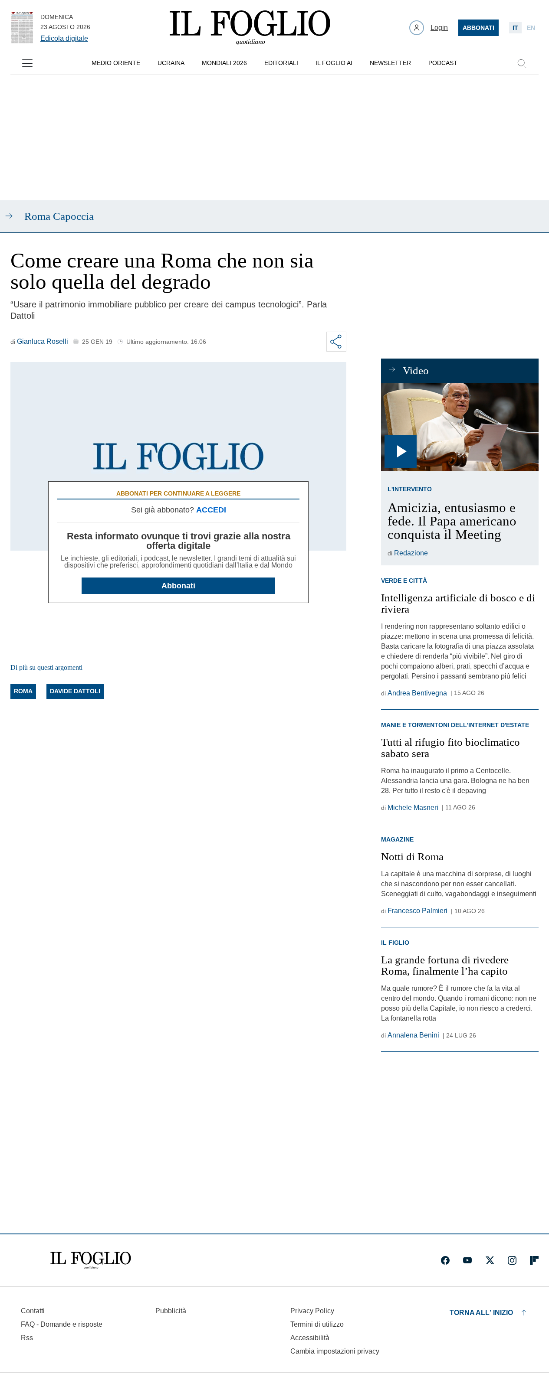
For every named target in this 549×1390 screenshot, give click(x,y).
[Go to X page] (490, 1260)
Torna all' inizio (481, 1312)
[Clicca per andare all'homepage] (90, 1260)
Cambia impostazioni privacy (334, 1351)
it (515, 27)
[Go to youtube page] (467, 1260)
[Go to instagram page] (512, 1260)
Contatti (33, 1311)
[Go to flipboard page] (534, 1260)
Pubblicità (170, 1311)
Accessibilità (309, 1337)
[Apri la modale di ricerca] (521, 63)
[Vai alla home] (250, 27)
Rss (27, 1337)
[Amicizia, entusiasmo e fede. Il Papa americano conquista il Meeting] (460, 427)
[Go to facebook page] (445, 1260)
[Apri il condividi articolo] (336, 342)
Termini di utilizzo (317, 1324)
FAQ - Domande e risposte (61, 1324)
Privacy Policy (312, 1311)
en (531, 27)
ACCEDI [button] (211, 510)
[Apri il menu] (27, 63)
